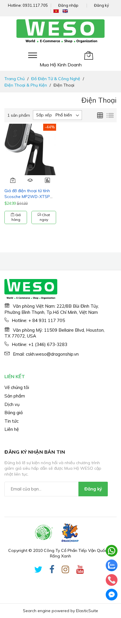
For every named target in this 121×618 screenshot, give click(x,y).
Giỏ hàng (16, 217)
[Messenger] (111, 594)
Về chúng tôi (16, 387)
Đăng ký (101, 5)
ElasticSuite (87, 610)
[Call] (111, 580)
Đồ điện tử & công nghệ (55, 78)
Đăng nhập (68, 5)
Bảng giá (13, 412)
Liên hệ (11, 429)
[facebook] (52, 570)
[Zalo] (111, 565)
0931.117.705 (35, 5)
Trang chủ (14, 78)
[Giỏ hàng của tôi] (88, 55)
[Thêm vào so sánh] (47, 180)
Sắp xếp (44, 115)
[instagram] (65, 570)
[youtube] (80, 570)
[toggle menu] (32, 55)
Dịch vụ (12, 404)
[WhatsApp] (111, 551)
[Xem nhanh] (30, 180)
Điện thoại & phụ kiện (25, 85)
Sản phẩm (14, 396)
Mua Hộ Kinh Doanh (61, 65)
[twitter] (38, 570)
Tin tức (11, 421)
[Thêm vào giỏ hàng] (13, 180)
